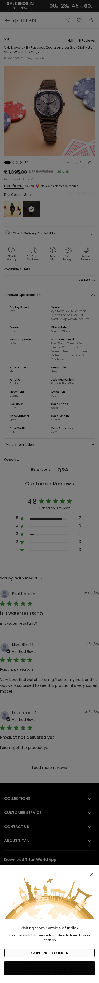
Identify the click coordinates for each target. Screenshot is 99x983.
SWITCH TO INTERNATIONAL (49, 968)
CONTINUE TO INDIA (49, 953)
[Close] (49, 871)
